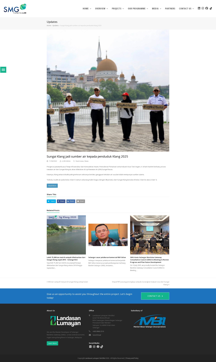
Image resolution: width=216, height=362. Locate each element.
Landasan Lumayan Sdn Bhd (95, 358)
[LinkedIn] (90, 347)
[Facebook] (98, 347)
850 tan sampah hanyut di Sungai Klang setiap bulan (68, 282)
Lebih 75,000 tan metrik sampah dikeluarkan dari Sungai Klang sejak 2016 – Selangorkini (66, 258)
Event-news (80, 161)
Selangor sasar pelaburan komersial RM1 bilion (107, 257)
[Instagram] (94, 347)
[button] (51, 201)
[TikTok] (101, 347)
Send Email (97, 335)
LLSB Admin (66, 161)
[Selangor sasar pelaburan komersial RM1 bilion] (108, 234)
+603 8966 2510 (98, 331)
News (86, 161)
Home (49, 25)
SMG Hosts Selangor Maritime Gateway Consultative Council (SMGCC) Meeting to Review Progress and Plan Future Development (149, 259)
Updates (55, 25)
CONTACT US (154, 296)
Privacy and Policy (132, 358)
